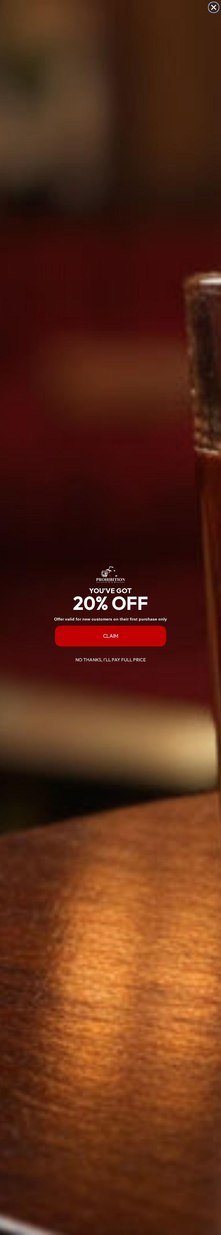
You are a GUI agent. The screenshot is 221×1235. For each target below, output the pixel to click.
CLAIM (110, 636)
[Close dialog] (214, 7)
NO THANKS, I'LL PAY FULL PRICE (110, 660)
